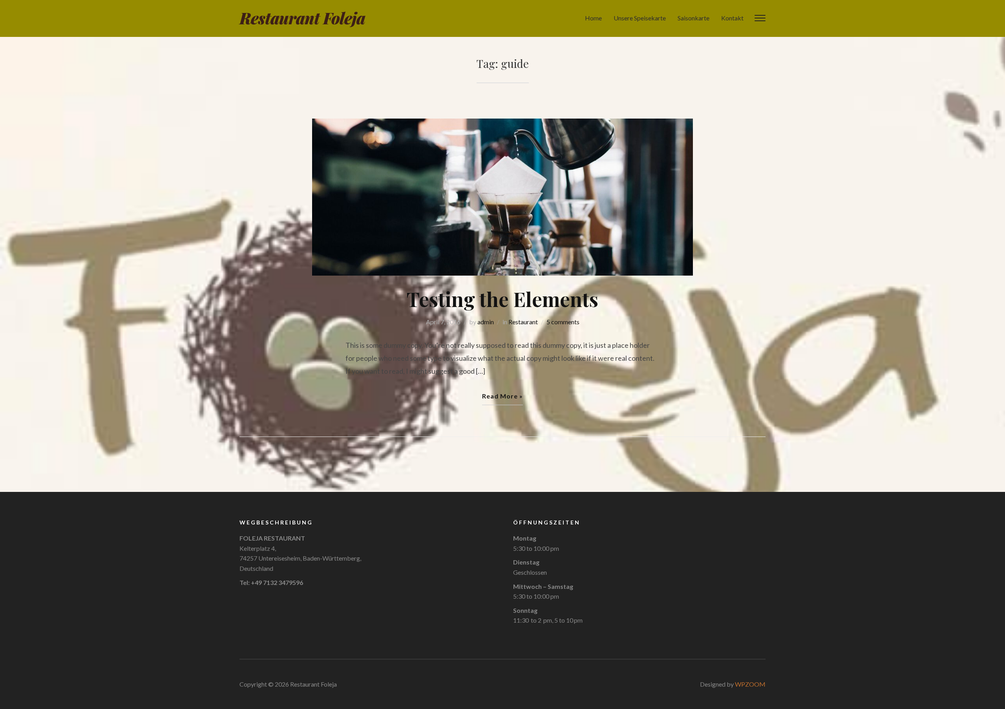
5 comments (562, 321)
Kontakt (732, 18)
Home (593, 18)
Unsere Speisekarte (640, 18)
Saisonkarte (693, 18)
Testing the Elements (502, 299)
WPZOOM (750, 684)
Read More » (502, 396)
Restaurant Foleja (302, 17)
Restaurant (523, 321)
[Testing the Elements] (502, 196)
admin (485, 321)
